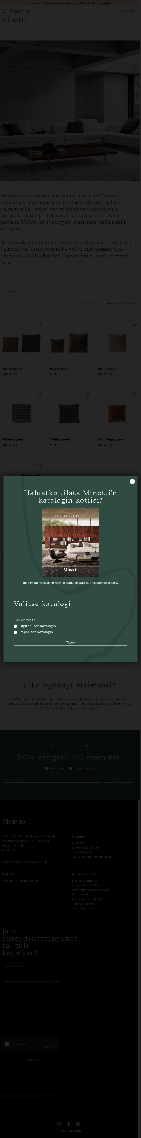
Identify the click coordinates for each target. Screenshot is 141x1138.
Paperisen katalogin (36, 631)
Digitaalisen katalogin (37, 625)
